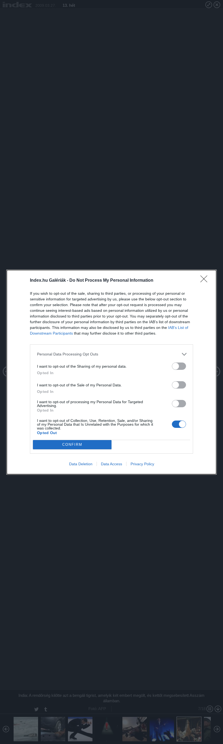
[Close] (205, 280)
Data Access (111, 464)
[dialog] (111, 372)
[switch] (179, 366)
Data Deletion (80, 464)
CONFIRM (72, 444)
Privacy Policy (142, 464)
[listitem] (111, 354)
